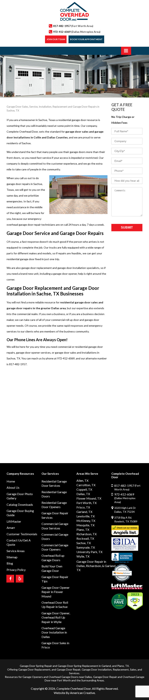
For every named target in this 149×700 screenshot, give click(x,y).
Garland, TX (84, 512)
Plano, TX (82, 529)
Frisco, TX (83, 507)
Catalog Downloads (20, 504)
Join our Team (56, 39)
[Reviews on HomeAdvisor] (122, 573)
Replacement (121, 669)
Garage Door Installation (97, 669)
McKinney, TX (85, 520)
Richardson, (93, 566)
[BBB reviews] (122, 558)
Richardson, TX (86, 534)
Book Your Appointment (86, 39)
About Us (13, 487)
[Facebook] (10, 579)
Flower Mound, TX (88, 498)
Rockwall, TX (85, 538)
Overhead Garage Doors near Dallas (70, 676)
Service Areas (16, 551)
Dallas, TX (83, 494)
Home (11, 481)
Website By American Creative (74, 693)
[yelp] (19, 579)
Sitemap (12, 557)
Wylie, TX (82, 556)
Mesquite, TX (85, 525)
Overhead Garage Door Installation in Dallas (54, 632)
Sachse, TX (83, 543)
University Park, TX (89, 552)
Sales (133, 669)
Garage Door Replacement (34, 669)
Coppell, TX (84, 489)
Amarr (11, 527)
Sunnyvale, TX (85, 547)
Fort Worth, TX (86, 503)
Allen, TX (82, 480)
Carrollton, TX (85, 485)
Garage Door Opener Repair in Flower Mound (56, 592)
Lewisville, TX (85, 516)
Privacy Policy (16, 569)
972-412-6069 (76, 31)
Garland (106, 665)
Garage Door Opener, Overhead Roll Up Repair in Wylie (56, 617)
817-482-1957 (73, 26)
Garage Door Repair (69, 669)
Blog (10, 563)
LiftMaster (14, 521)
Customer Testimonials (22, 534)
